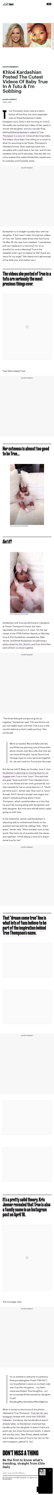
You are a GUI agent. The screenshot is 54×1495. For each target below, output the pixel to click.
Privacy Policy (7, 1479)
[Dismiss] (50, 1470)
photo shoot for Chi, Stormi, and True (21, 644)
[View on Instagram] (27, 327)
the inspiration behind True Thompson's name (24, 930)
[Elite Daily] (8, 4)
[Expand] (41, 1470)
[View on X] (27, 960)
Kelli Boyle (11, 99)
